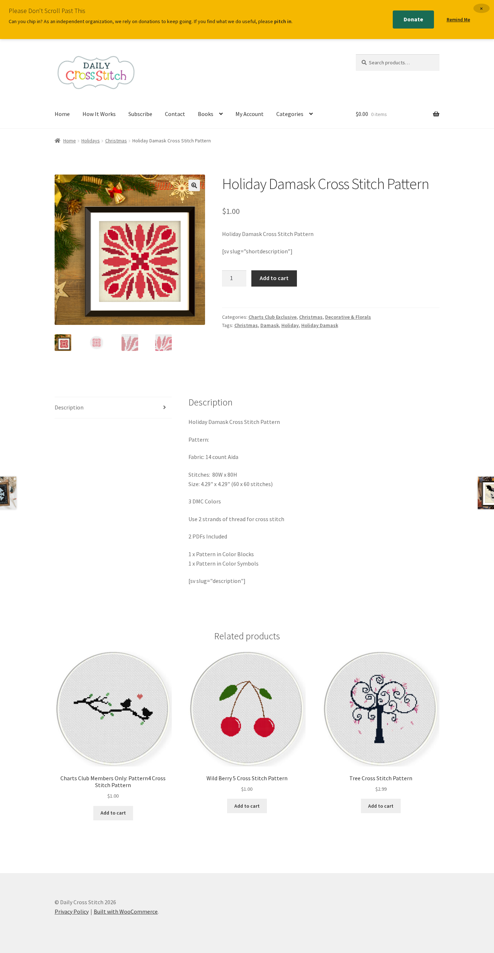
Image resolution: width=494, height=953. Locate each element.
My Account (249, 113)
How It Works (99, 113)
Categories (289, 113)
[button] (194, 185)
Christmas (116, 140)
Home (62, 113)
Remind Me (458, 20)
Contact (175, 113)
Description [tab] (69, 407)
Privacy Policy (72, 911)
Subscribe (140, 113)
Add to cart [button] (113, 813)
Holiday (290, 325)
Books (205, 113)
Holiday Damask (319, 325)
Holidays (90, 140)
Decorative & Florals (348, 317)
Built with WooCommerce (126, 911)
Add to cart (274, 278)
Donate (413, 19)
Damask (269, 325)
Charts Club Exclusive (272, 317)
